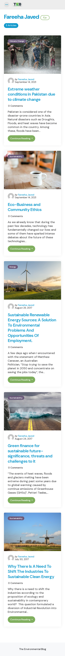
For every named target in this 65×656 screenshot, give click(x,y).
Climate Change (17, 41)
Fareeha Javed (26, 79)
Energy (13, 267)
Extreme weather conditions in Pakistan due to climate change (31, 94)
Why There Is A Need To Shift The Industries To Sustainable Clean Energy (31, 571)
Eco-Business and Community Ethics (24, 207)
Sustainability (16, 156)
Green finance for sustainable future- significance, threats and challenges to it (30, 453)
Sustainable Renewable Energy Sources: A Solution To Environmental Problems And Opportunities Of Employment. (32, 327)
